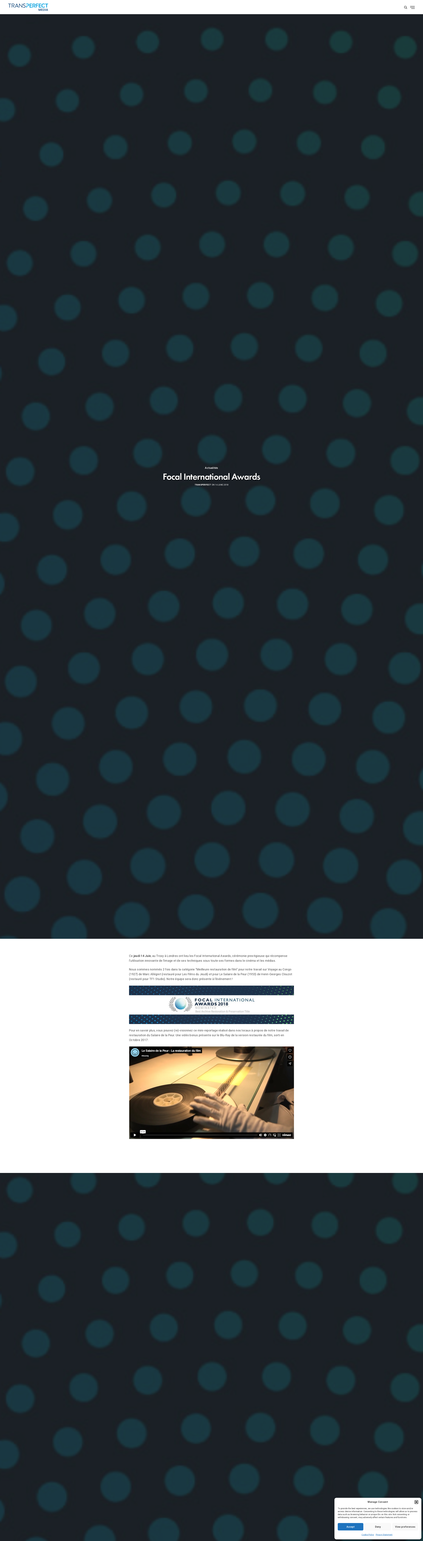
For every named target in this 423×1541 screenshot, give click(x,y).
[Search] (405, 7)
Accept (350, 1526)
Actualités (211, 468)
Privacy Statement (384, 1535)
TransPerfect (203, 485)
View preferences (405, 1526)
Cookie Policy (368, 1535)
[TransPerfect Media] (28, 7)
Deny (378, 1526)
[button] (416, 1502)
